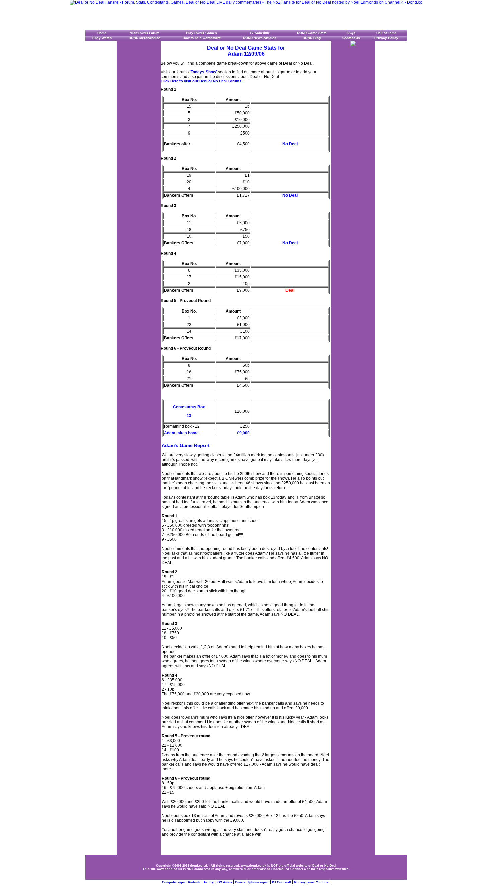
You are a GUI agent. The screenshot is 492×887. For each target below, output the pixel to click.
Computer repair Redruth (181, 882)
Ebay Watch (102, 38)
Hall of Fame (386, 33)
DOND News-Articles (259, 38)
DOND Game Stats (312, 33)
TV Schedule (259, 33)
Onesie (240, 882)
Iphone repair (258, 882)
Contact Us (351, 38)
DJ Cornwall (281, 882)
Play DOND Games (201, 33)
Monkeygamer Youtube (311, 882)
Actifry (208, 882)
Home (102, 33)
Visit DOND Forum (144, 33)
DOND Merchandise (144, 38)
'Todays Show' (203, 72)
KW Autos (224, 882)
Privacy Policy (386, 38)
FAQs (351, 33)
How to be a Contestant (201, 38)
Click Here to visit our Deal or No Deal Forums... (202, 81)
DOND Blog (312, 38)
